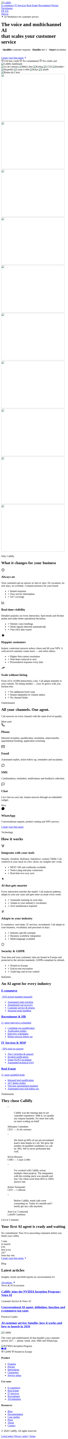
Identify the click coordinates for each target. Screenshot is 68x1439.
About (11, 1422)
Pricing (54, 5)
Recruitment (44, 5)
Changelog (13, 1372)
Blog (10, 1411)
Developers (7, 8)
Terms (32, 1436)
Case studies (14, 1417)
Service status (14, 1375)
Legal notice (7, 1436)
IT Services (20, 5)
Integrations (13, 1369)
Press (10, 1420)
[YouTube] (2, 1349)
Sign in (4, 14)
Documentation (15, 1414)
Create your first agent (12, 58)
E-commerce (7, 5)
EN (7, 11)
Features (12, 1364)
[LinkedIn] (5, 1349)
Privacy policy (21, 1436)
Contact (11, 1425)
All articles (7, 1282)
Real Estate (32, 5)
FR (2, 11)
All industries (14, 1399)
